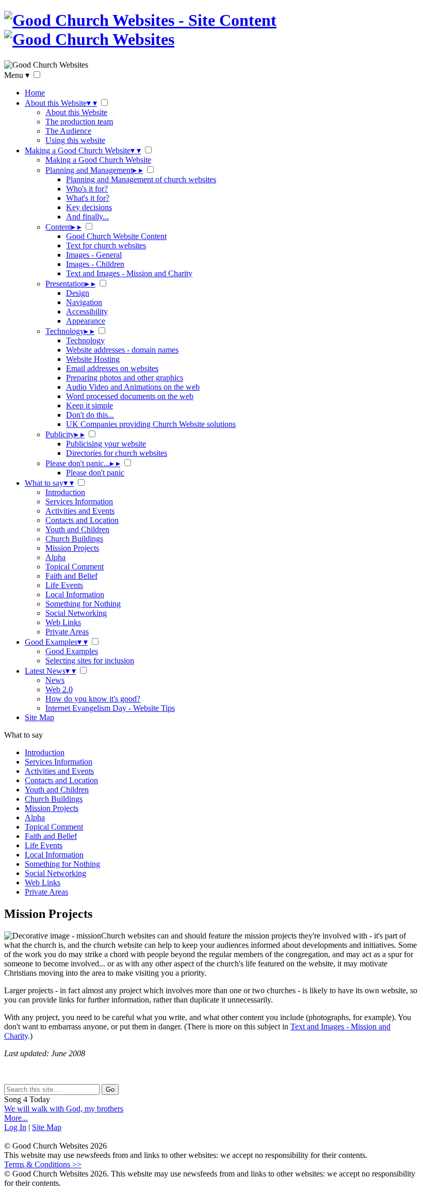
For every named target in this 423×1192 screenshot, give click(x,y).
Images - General (94, 254)
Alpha (55, 557)
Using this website (75, 140)
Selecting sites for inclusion (89, 660)
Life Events (64, 585)
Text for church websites (106, 245)
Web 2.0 (59, 689)
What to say (49, 483)
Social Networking (76, 613)
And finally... (87, 216)
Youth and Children (77, 529)
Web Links (63, 622)
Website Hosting (93, 359)
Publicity (65, 434)
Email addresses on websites (112, 368)
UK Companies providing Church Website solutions (151, 424)
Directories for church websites (116, 453)
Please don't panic (95, 472)
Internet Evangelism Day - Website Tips (110, 708)
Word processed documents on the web (129, 396)
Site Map (39, 717)
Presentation (70, 283)
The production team (79, 121)
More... (16, 1118)
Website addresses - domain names (122, 349)
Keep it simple (89, 405)
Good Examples (56, 642)
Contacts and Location (82, 520)
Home (35, 92)
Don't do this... (90, 414)
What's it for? (87, 198)
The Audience (68, 130)
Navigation (84, 302)
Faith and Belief (71, 575)
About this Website (61, 103)
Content (63, 226)
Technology (69, 331)
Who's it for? (87, 188)
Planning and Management (94, 170)
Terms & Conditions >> (43, 1164)
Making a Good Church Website (83, 150)
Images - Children (95, 264)
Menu (16, 75)
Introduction (65, 492)
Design (77, 293)
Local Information (74, 594)
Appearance (85, 320)
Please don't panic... (82, 463)
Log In (15, 1127)
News (54, 680)
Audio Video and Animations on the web (133, 387)
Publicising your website (106, 443)
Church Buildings (74, 538)
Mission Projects (72, 548)
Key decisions (89, 207)
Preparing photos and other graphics (124, 377)
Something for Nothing (83, 603)
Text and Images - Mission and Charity (129, 273)
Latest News (50, 670)
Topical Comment (74, 566)
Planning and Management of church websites (141, 179)
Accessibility (87, 311)
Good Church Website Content (116, 236)
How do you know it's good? (92, 698)
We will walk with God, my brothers (63, 1108)
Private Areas (67, 631)
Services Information (79, 501)
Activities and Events (80, 510)
